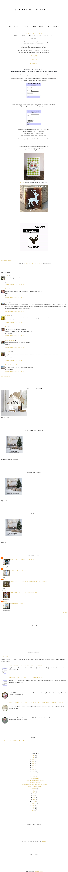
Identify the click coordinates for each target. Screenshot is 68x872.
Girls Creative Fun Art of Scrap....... (24, 559)
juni (34, 794)
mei (34, 795)
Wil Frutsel (8, 351)
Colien (4, 590)
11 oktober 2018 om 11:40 (14, 347)
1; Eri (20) (34, 56)
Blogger (44, 841)
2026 (33, 756)
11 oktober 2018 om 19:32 (14, 360)
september (34, 788)
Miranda (5, 601)
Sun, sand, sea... (16, 603)
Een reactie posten (5, 376)
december (34, 773)
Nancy (4, 569)
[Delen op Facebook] (48, 263)
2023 (33, 761)
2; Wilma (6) (34, 59)
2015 (33, 809)
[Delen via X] (47, 263)
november (34, 775)
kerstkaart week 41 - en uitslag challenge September (35, 784)
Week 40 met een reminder (35, 786)
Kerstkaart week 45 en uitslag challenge (25, 665)
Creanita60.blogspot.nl (11, 365)
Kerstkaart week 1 (16, 690)
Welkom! (5, 656)
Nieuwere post (61, 379)
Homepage (33, 379)
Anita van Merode (9, 340)
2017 (33, 805)
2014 (33, 811)
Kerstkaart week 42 (35, 782)
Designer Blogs (38, 871)
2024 (33, 759)
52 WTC (4, 740)
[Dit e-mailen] (43, 263)
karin (6, 289)
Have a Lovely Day (17, 570)
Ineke (4, 558)
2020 (33, 767)
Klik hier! (22, 182)
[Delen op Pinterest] (50, 263)
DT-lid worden (53, 26)
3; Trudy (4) (34, 63)
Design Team (38, 26)
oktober (34, 777)
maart (34, 799)
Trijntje (7, 302)
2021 (33, 765)
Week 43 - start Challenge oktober (34, 780)
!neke (34, 215)
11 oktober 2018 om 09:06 (14, 298)
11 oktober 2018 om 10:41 (14, 336)
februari (34, 801)
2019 (33, 769)
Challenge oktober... (35, 778)
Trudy (6, 275)
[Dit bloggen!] (45, 263)
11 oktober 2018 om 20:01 (14, 372)
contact (26, 26)
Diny (6, 326)
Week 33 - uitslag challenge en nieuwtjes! (26, 677)
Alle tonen (65, 612)
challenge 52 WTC (12, 740)
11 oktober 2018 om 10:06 (14, 311)
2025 (33, 758)
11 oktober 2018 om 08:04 (14, 284)
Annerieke (7, 315)
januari (34, 803)
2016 (33, 807)
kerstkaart (21, 740)
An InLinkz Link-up (6, 260)
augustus (34, 790)
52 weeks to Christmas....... (34, 9)
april (34, 797)
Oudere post (6, 379)
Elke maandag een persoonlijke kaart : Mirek (28, 581)
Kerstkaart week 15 (16, 715)
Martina (5, 580)
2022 (33, 763)
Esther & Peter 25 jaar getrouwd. (23, 592)
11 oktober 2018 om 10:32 (14, 322)
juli (34, 792)
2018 (33, 771)
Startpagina (14, 26)
